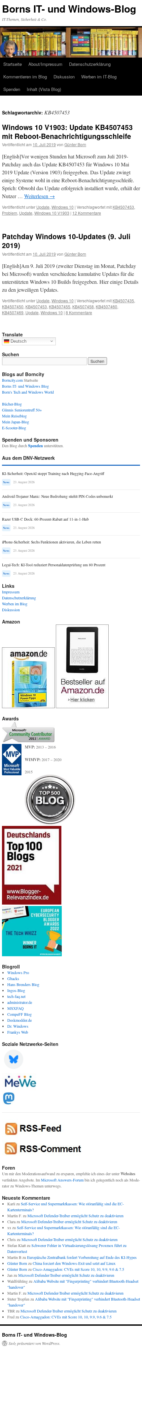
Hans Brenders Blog (23, 984)
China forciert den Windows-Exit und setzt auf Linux (74, 1263)
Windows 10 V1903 (51, 213)
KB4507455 (59, 306)
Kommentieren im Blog (25, 76)
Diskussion (64, 76)
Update (43, 207)
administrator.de (19, 1002)
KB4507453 (123, 207)
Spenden (11, 89)
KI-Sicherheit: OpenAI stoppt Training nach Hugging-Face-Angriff (53, 473)
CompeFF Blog (19, 1014)
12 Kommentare (86, 213)
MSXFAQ (15, 1008)
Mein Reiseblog (14, 415)
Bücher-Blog (12, 404)
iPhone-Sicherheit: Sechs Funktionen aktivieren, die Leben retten (51, 541)
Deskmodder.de (19, 1020)
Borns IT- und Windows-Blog (69, 8)
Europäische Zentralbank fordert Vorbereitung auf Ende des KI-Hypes (82, 1257)
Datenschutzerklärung (90, 64)
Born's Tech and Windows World (28, 392)
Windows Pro (18, 972)
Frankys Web (17, 1032)
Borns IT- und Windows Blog (25, 386)
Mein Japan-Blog (15, 421)
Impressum (10, 591)
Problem (9, 213)
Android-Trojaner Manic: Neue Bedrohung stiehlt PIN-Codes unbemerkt (57, 496)
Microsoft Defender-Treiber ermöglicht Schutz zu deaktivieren (75, 1215)
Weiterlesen (39, 196)
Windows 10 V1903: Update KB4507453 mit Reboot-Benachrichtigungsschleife (67, 131)
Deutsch (17, 340)
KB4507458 (83, 306)
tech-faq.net (16, 996)
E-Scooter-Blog (14, 427)
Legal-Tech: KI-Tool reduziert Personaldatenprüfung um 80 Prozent (53, 564)
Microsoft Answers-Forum (62, 1179)
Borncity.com (12, 380)
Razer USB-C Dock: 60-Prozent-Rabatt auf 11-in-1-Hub (45, 519)
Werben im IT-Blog (99, 76)
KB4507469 (12, 312)
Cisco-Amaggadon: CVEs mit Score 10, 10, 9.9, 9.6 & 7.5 (78, 1269)
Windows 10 (63, 207)
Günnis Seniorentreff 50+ (22, 409)
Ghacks (13, 978)
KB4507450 (12, 306)
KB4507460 (106, 306)
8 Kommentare (79, 312)
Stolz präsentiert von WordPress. (34, 1343)
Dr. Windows (17, 1026)
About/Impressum (45, 64)
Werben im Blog (14, 603)
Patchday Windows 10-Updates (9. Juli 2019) (66, 240)
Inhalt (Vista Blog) (44, 89)
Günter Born (75, 144)
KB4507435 (123, 300)
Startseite (12, 64)
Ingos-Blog (16, 990)
